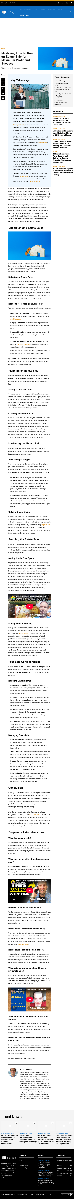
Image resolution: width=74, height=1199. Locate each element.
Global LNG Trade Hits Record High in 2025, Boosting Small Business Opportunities (62, 121)
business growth (35, 181)
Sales (3, 48)
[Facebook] (58, 3)
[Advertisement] (37, 32)
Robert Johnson (22, 68)
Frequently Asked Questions (61, 103)
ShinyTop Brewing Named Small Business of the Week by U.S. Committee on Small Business (62, 144)
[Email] (3, 98)
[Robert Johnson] (13, 1084)
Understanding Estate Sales (62, 84)
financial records (34, 815)
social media (42, 142)
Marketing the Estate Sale (62, 90)
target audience (23, 944)
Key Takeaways (61, 81)
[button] (70, 12)
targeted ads (46, 525)
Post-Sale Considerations (59, 97)
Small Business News (59, 116)
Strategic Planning (19, 125)
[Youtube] (71, 3)
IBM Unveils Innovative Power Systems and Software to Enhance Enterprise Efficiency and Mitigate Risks (62, 158)
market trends (23, 633)
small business (15, 319)
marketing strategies (23, 344)
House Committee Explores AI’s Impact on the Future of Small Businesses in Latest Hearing (63, 171)
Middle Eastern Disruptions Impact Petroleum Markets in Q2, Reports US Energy (63, 133)
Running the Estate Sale (63, 94)
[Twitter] (67, 3)
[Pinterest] (3, 89)
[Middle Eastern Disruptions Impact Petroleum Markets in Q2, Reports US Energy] (28, 1126)
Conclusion (59, 100)
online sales (24, 176)
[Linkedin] (62, 3)
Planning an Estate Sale (63, 87)
